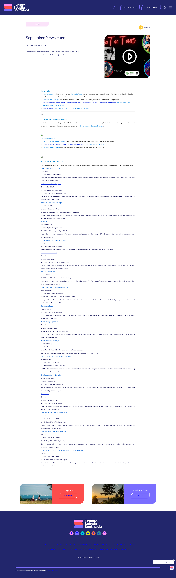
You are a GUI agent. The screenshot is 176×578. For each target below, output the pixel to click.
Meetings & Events (56, 549)
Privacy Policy (51, 570)
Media (114, 549)
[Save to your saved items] (141, 27)
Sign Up (140, 496)
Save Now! (68, 496)
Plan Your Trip (119, 544)
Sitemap (56, 570)
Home (37, 24)
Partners (103, 549)
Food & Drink (84, 544)
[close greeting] (174, 560)
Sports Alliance (77, 549)
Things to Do (47, 544)
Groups (92, 549)
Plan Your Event (151, 7)
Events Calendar (66, 544)
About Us (124, 549)
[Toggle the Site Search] (165, 7)
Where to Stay (101, 544)
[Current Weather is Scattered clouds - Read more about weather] (115, 7)
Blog (132, 544)
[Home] (17, 7)
